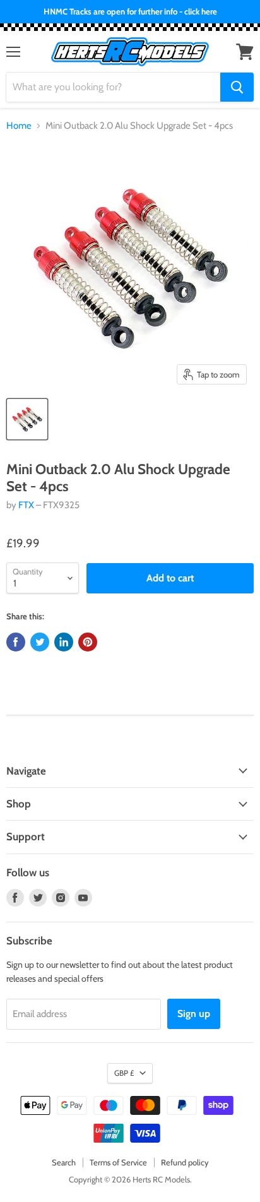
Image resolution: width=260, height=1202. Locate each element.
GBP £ (124, 1073)
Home (19, 126)
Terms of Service (118, 1162)
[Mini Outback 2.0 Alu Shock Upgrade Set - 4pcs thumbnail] (27, 419)
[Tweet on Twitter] (39, 642)
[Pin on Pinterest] (87, 642)
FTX (26, 505)
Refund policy (185, 1162)
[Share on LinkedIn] (63, 642)
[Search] (237, 87)
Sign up (193, 1014)
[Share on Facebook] (15, 642)
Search (64, 1162)
